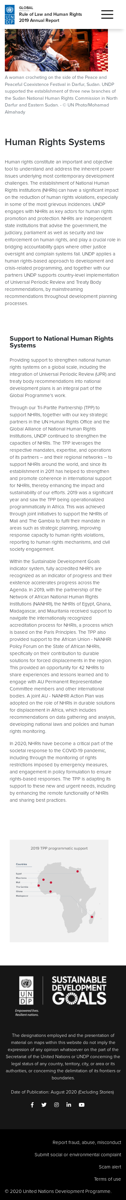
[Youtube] (82, 1105)
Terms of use (107, 1179)
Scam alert (110, 1167)
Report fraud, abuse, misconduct (87, 1142)
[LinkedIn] (68, 1105)
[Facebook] (32, 1105)
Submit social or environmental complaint (78, 1155)
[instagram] (56, 1105)
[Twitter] (44, 1105)
